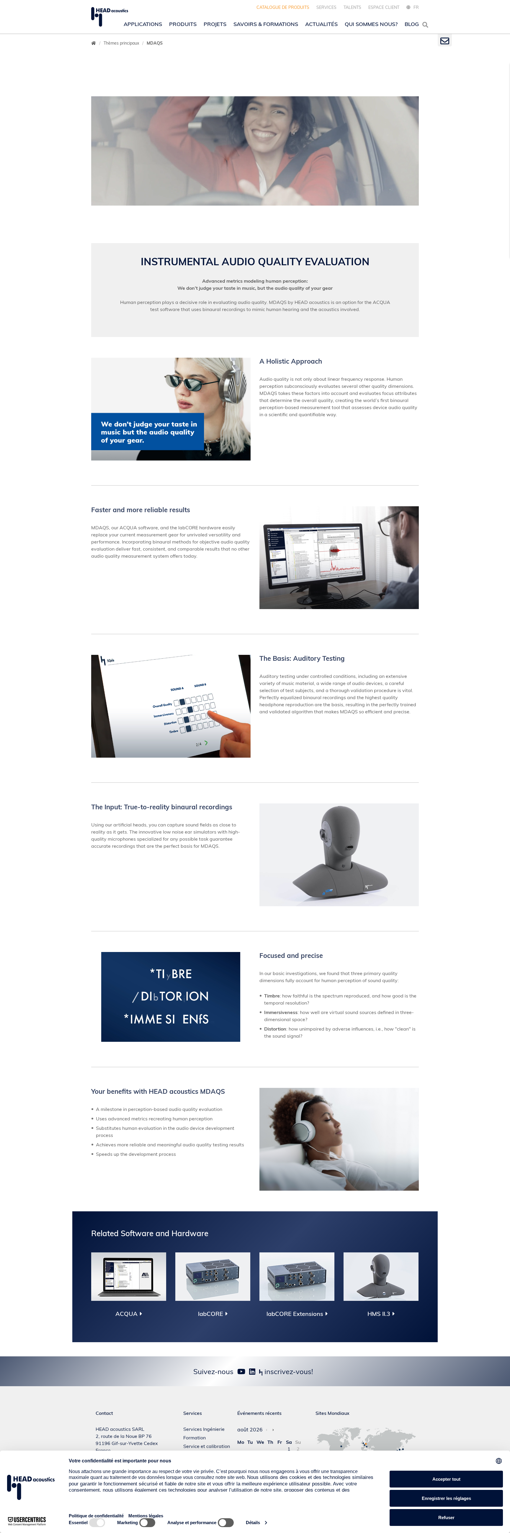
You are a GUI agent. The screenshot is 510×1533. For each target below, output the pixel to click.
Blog (412, 24)
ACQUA (126, 1313)
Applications (143, 24)
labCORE (210, 1313)
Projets (215, 24)
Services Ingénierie (204, 1429)
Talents (352, 7)
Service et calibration (206, 1446)
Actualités (321, 24)
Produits (183, 24)
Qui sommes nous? (371, 24)
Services (326, 7)
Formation (194, 1438)
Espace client (383, 7)
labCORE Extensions (295, 1313)
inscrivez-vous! (288, 1371)
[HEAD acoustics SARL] (109, 17)
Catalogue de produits (282, 7)
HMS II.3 (378, 1313)
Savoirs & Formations (265, 24)
